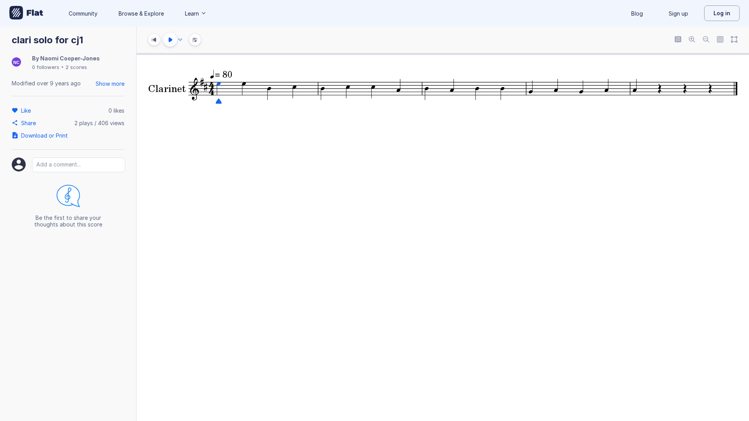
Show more (110, 83)
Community (83, 13)
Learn (192, 13)
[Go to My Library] (26, 13)
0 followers (45, 67)
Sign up (678, 13)
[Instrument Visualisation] (195, 40)
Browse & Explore (141, 13)
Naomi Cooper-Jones (70, 58)
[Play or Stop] (170, 40)
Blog (637, 13)
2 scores (76, 67)
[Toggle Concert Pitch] (678, 40)
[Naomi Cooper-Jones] (16, 62)
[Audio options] (180, 40)
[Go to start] (154, 40)
